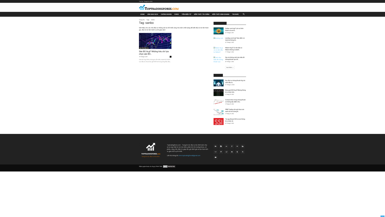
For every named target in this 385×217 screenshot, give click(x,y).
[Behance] (216, 146)
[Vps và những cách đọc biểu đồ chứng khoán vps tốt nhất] (219, 59)
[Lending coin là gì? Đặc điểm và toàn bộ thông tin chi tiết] (219, 40)
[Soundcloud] (232, 152)
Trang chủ (142, 20)
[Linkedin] (243, 146)
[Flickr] (237, 146)
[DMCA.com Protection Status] (169, 166)
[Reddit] (226, 152)
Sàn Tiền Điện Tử (144, 48)
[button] (243, 14)
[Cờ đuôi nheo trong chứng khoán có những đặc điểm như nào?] (219, 102)
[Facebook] (232, 146)
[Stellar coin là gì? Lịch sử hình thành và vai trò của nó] (219, 30)
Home (142, 14)
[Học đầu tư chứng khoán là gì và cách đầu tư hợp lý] (219, 82)
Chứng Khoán (166, 14)
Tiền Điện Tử (186, 14)
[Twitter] (243, 152)
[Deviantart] (226, 146)
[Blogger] (221, 146)
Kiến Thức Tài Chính (201, 14)
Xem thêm (229, 67)
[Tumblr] (237, 152)
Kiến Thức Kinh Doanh (220, 14)
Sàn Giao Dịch (152, 14)
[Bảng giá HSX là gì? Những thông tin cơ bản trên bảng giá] (219, 92)
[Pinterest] (221, 152)
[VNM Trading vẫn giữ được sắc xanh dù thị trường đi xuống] (219, 111)
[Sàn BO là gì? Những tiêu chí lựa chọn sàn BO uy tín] (155, 41)
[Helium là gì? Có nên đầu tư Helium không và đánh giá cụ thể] (219, 50)
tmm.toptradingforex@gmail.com (189, 155)
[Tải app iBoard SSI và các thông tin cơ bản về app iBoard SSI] (219, 121)
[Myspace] (216, 152)
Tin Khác (235, 14)
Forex (176, 14)
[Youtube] (216, 157)
